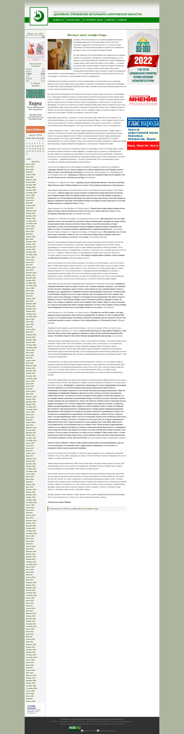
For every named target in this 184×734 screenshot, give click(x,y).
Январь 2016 (30, 492)
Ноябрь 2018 (30, 404)
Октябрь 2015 (31, 500)
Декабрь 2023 (31, 247)
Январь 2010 (30, 678)
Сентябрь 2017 (31, 440)
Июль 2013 (30, 569)
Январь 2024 (30, 244)
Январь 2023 (30, 275)
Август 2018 (30, 412)
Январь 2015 (30, 523)
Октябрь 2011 (31, 624)
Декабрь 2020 (31, 340)
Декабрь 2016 (31, 464)
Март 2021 (29, 332)
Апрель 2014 (30, 546)
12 (33, 146)
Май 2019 (29, 389)
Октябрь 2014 (31, 531)
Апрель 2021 (30, 329)
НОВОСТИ (58, 20)
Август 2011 (30, 629)
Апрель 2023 (30, 267)
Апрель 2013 (30, 577)
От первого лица (91, 509)
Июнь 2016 (30, 479)
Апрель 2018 (30, 422)
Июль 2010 (30, 662)
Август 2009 (30, 691)
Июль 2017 (30, 445)
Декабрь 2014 (31, 526)
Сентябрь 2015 (31, 502)
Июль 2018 (30, 414)
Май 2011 (29, 636)
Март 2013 (29, 580)
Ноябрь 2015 (30, 497)
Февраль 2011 (31, 644)
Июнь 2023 (30, 262)
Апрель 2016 (30, 484)
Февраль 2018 (31, 427)
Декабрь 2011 (31, 618)
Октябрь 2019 (31, 376)
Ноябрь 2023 (30, 249)
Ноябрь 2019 (30, 373)
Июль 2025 (30, 198)
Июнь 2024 (30, 231)
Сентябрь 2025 (31, 192)
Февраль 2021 (31, 334)
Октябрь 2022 (31, 283)
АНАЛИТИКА (73, 20)
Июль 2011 (30, 631)
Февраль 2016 (31, 489)
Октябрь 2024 (31, 221)
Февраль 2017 (31, 458)
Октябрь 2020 (31, 345)
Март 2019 (29, 394)
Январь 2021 (30, 337)
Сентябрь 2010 (31, 657)
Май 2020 (29, 358)
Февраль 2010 (31, 675)
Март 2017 (29, 456)
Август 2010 (30, 660)
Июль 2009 (30, 693)
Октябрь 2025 (31, 190)
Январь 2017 (30, 461)
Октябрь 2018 (31, 407)
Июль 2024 (30, 229)
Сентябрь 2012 (31, 595)
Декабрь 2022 (31, 278)
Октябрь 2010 (31, 655)
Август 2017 (30, 443)
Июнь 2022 (30, 293)
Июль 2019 (30, 383)
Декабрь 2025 (31, 185)
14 (38, 146)
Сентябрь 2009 (31, 688)
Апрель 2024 (30, 236)
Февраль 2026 (31, 179)
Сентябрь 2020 (31, 347)
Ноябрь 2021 (30, 311)
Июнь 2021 (30, 324)
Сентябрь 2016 (31, 471)
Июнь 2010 (30, 665)
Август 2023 (30, 257)
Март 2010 (29, 673)
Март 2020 (29, 363)
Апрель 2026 (30, 174)
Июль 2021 (30, 322)
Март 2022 (29, 301)
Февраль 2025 (31, 211)
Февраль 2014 (31, 551)
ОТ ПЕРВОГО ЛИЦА (93, 20)
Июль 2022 (30, 290)
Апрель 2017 (30, 453)
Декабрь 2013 (31, 556)
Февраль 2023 (31, 273)
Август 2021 (30, 319)
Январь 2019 (30, 399)
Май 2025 (29, 203)
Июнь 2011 (30, 634)
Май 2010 (29, 668)
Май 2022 (29, 296)
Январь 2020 (30, 368)
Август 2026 (30, 164)
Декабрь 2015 (31, 494)
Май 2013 (29, 575)
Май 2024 (29, 234)
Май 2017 (29, 451)
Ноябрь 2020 (30, 342)
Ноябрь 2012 (30, 590)
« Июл (28, 159)
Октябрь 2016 (31, 469)
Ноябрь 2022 (30, 280)
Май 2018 (29, 420)
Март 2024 (29, 239)
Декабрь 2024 (31, 216)
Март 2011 (29, 642)
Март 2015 (29, 518)
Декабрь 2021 (31, 309)
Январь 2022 (30, 306)
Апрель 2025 (30, 205)
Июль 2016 (30, 476)
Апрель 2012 (30, 608)
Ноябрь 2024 (30, 218)
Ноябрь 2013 (30, 559)
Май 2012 (29, 606)
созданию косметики (34, 710)
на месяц (35, 86)
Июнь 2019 (30, 386)
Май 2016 (29, 482)
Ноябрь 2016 (30, 466)
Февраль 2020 (31, 365)
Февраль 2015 (31, 520)
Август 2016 (30, 474)
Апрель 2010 (30, 670)
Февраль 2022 (31, 303)
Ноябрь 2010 (30, 652)
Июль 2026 (30, 167)
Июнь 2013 (30, 572)
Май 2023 (29, 265)
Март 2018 (29, 425)
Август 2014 (30, 536)
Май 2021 (29, 327)
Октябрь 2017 (31, 438)
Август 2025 (30, 195)
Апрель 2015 (30, 515)
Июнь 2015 (30, 510)
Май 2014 (29, 544)
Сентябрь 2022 (31, 285)
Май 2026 (29, 172)
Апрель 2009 (30, 701)
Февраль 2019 (31, 396)
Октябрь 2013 (31, 562)
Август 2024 (30, 226)
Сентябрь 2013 (31, 564)
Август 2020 (30, 350)
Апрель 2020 (30, 360)
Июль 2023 (30, 260)
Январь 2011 (30, 647)
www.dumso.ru (108, 724)
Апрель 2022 (30, 298)
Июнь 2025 (30, 200)
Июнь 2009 (30, 696)
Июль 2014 (30, 538)
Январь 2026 (30, 182)
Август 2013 (30, 567)
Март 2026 (29, 177)
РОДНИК (122, 20)
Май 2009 (29, 698)
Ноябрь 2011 (30, 621)
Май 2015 (29, 513)
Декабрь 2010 (31, 649)
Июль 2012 (30, 600)
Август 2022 (30, 288)
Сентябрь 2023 (31, 254)
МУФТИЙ (110, 20)
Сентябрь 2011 (31, 626)
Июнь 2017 (30, 448)
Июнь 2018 (30, 417)
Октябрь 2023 (31, 252)
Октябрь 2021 (31, 314)
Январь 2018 (30, 430)
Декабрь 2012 (31, 587)
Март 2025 (29, 208)
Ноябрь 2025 (30, 187)
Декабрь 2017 (31, 432)
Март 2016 (29, 487)
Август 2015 (30, 505)
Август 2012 (30, 598)
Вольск (81, 509)
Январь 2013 (30, 585)
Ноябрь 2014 (30, 528)
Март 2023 (29, 270)
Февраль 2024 (31, 241)
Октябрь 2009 (31, 686)
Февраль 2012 (31, 613)
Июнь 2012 (30, 603)
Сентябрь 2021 (31, 316)
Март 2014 (29, 549)
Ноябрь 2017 (30, 435)
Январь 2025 (30, 213)
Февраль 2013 (31, 582)
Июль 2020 (30, 352)
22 (40, 149)
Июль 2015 (30, 507)
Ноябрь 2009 (30, 683)
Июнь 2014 (30, 541)
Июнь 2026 (30, 169)
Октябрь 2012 (31, 593)
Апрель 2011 (30, 639)
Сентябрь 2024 (31, 223)
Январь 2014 (30, 554)
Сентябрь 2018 (31, 409)
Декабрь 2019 (31, 371)
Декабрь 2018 (31, 402)
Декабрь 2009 (31, 680)
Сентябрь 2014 (31, 533)
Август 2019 (30, 381)
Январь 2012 (30, 616)
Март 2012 (29, 611)
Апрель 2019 (30, 391)
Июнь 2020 (30, 355)
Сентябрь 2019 (31, 378)
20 (35, 149)
